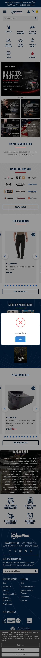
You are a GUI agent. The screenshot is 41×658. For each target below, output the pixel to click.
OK (20, 339)
